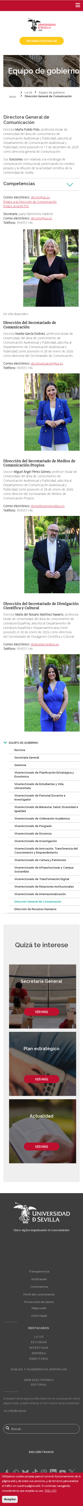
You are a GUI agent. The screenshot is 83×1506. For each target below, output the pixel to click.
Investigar (38, 1347)
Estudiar (39, 1342)
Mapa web (39, 1308)
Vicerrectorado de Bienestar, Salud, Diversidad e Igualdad (46, 809)
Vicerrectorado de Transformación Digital (41, 879)
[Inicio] (41, 24)
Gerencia (20, 765)
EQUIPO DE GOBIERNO (23, 742)
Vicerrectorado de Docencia (33, 833)
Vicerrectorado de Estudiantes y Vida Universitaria (39, 786)
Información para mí (42, 41)
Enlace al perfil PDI (16, 206)
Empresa (39, 1353)
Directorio (38, 1358)
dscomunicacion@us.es (47, 363)
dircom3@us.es (41, 218)
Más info (50, 1490)
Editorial (39, 1384)
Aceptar (10, 1499)
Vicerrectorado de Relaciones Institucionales (44, 886)
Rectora (19, 750)
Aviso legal (39, 1315)
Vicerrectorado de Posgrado (33, 826)
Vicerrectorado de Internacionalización (40, 894)
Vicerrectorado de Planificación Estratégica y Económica (44, 774)
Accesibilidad (15, 1411)
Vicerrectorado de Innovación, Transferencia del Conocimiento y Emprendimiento (46, 850)
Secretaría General (26, 757)
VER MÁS (41, 1012)
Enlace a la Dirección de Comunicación (30, 202)
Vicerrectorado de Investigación (35, 841)
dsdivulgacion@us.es (45, 644)
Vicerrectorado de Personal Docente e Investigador (40, 797)
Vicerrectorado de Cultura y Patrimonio (40, 860)
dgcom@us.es (40, 197)
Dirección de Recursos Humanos (35, 909)
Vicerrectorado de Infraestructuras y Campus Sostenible (44, 869)
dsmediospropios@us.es (48, 506)
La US (39, 1336)
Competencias (19, 183)
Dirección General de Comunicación (37, 901)
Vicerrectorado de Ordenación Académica (42, 818)
